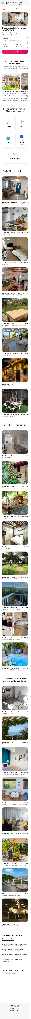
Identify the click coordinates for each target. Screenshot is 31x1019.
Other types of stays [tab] (8, 939)
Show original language (16, 4)
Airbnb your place (21, 9)
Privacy (12, 1010)
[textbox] (8, 46)
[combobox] (14, 40)
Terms (17, 1010)
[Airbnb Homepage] (3, 9)
